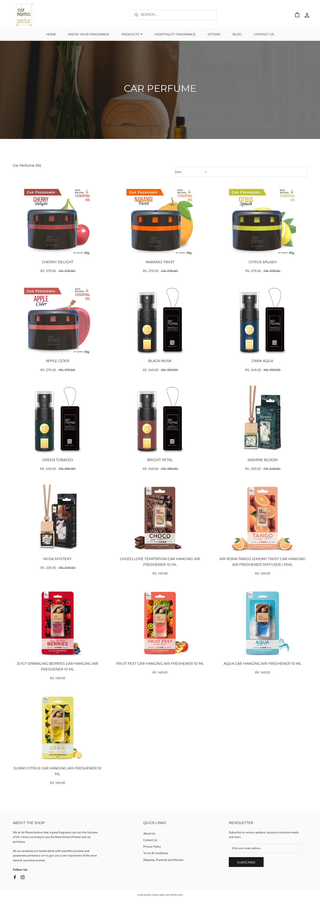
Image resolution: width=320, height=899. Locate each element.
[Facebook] (15, 876)
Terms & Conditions (155, 853)
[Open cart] (297, 14)
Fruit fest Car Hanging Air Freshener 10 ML (160, 663)
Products (130, 34)
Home (51, 34)
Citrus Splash (262, 262)
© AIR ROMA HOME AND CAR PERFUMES (160, 895)
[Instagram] (23, 876)
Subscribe (246, 862)
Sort (178, 172)
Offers (214, 34)
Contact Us (264, 34)
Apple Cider (57, 361)
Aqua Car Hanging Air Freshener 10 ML (262, 663)
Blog (237, 34)
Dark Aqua (262, 361)
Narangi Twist (160, 262)
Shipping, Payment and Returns (163, 860)
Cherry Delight (57, 262)
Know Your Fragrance (88, 34)
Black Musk (160, 361)
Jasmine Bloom (262, 460)
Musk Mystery (57, 559)
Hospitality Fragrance (175, 34)
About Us (149, 834)
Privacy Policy (152, 847)
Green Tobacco (57, 460)
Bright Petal (160, 460)
